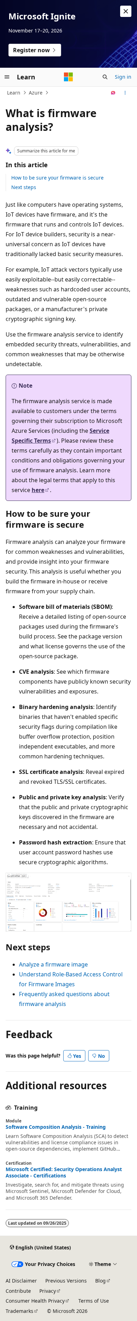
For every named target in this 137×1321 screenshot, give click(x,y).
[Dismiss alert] (125, 11)
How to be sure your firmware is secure (57, 177)
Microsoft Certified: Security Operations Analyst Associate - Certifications (64, 1172)
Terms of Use (93, 1300)
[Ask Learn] (113, 92)
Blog (100, 1280)
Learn (13, 92)
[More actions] (125, 92)
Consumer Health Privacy (35, 1300)
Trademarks (19, 1311)
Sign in (123, 76)
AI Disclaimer (21, 1280)
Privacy (47, 1290)
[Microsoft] (68, 76)
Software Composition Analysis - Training (56, 1127)
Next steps (23, 187)
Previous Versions (66, 1280)
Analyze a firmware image (53, 964)
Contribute (18, 1290)
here (38, 490)
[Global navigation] (7, 77)
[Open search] (105, 77)
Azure (36, 92)
